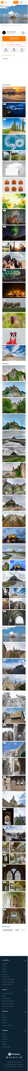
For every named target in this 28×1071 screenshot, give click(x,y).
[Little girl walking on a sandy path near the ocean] (9, 165)
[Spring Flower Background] (13, 210)
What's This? (12, 55)
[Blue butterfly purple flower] (13, 341)
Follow (23, 33)
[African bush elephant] (13, 326)
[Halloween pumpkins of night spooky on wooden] (13, 311)
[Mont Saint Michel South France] (13, 374)
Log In (21, 2)
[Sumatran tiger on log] (13, 226)
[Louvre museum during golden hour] (10, 267)
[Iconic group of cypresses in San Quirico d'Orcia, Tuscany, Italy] (13, 125)
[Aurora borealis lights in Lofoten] (13, 242)
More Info (6, 58)
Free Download (14, 38)
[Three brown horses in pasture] (13, 281)
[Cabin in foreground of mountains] (5, 256)
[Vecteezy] (2, 2)
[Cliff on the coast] (13, 109)
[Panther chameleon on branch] (13, 296)
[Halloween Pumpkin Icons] (13, 194)
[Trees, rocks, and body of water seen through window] (6, 155)
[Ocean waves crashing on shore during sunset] (13, 93)
